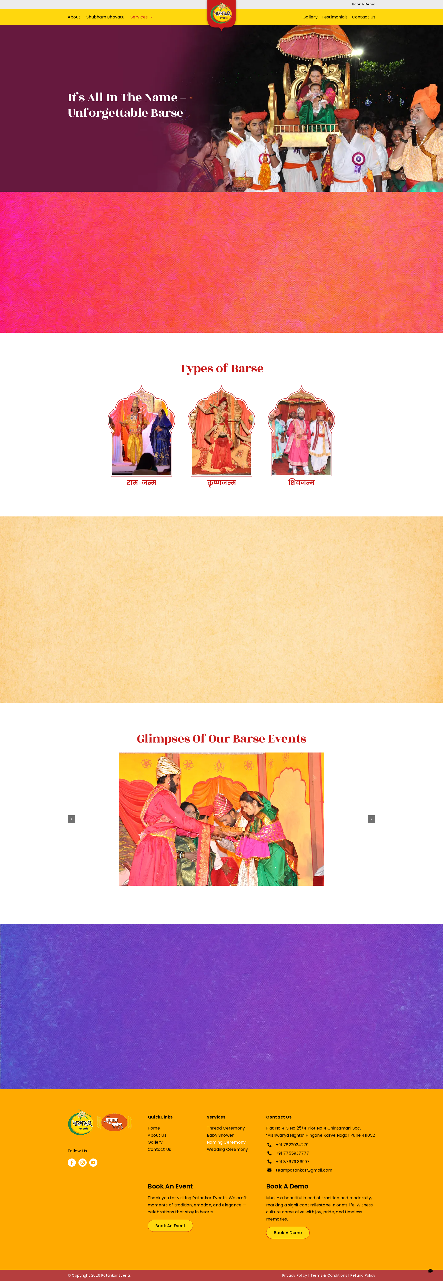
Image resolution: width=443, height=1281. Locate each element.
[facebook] (72, 1162)
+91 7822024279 (292, 1145)
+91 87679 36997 (293, 1162)
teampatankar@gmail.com (304, 1170)
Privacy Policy (294, 1275)
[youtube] (93, 1162)
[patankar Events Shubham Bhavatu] (100, 1111)
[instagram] (82, 1162)
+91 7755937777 (292, 1153)
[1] (221, 819)
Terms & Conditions (328, 1275)
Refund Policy (362, 1275)
